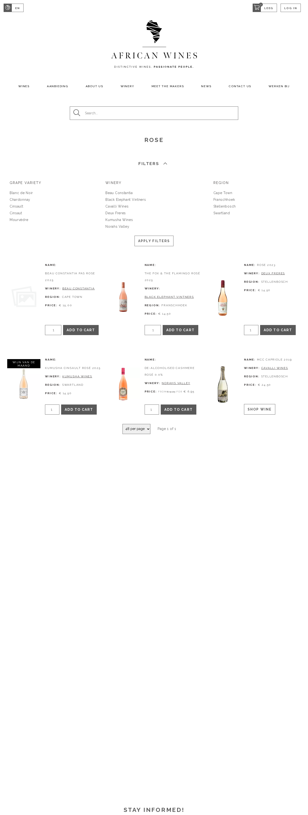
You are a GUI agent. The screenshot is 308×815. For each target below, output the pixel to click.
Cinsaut (16, 213)
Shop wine (260, 409)
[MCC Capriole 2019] (222, 384)
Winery (127, 86)
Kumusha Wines (119, 220)
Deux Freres (115, 213)
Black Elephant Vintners (125, 200)
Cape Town (222, 193)
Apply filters (154, 241)
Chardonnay (20, 200)
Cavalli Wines (116, 206)
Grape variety (25, 183)
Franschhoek (224, 200)
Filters (148, 163)
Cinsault (16, 206)
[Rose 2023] (222, 297)
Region (221, 183)
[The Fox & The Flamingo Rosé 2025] (123, 297)
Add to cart (81, 330)
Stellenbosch (224, 206)
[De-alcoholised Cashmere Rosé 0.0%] (123, 384)
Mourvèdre (19, 220)
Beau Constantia (119, 193)
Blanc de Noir (21, 193)
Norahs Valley (117, 226)
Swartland (221, 213)
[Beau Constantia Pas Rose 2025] (23, 297)
